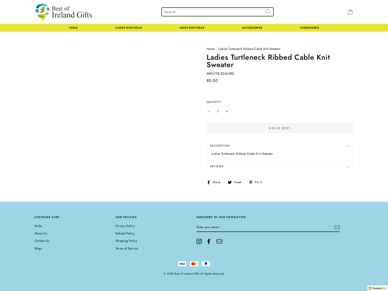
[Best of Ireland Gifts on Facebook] (209, 241)
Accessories (252, 28)
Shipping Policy (126, 240)
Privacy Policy (125, 226)
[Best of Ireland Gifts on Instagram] (199, 241)
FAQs (38, 226)
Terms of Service (127, 248)
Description (220, 146)
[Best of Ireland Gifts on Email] (219, 241)
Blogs (38, 248)
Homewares (309, 28)
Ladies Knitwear (128, 28)
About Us (41, 233)
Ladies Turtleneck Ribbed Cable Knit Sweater (249, 48)
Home (73, 28)
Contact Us (42, 240)
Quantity (214, 102)
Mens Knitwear (192, 28)
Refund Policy (125, 233)
